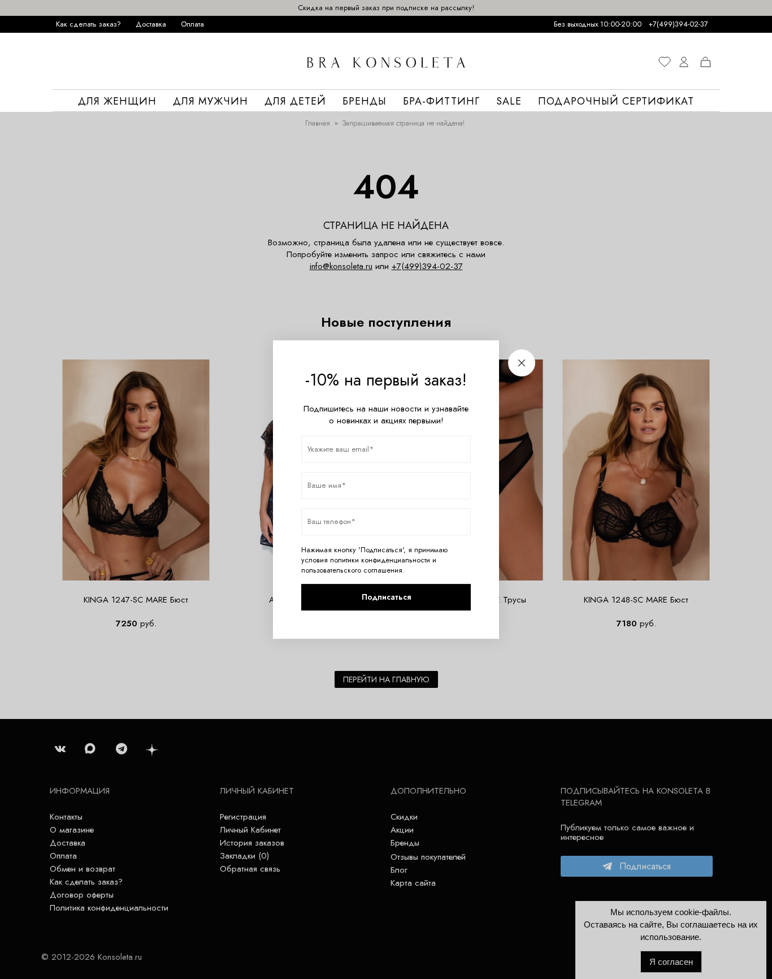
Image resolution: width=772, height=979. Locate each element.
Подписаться (386, 597)
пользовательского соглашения (351, 570)
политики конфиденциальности (380, 560)
